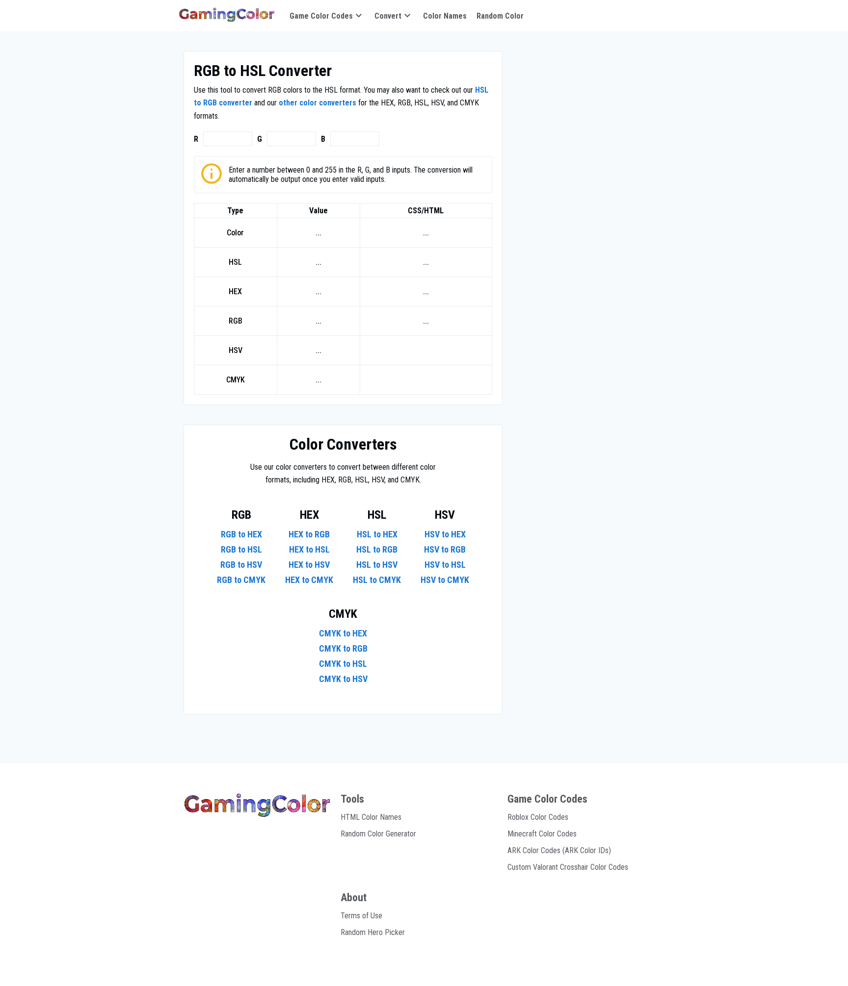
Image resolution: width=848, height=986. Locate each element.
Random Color (500, 16)
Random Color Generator (378, 833)
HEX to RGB (309, 534)
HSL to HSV (377, 564)
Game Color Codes (321, 16)
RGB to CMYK (241, 580)
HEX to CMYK (309, 580)
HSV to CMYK (445, 580)
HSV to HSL (445, 564)
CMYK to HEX (343, 633)
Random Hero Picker (373, 932)
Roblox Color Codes (537, 817)
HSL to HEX (377, 534)
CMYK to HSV (343, 679)
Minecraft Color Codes (542, 833)
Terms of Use (361, 915)
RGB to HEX (241, 534)
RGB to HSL (241, 549)
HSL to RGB (377, 549)
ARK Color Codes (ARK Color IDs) (559, 850)
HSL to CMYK (377, 580)
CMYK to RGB (343, 648)
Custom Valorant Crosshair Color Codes (567, 867)
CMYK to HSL (343, 663)
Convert (387, 16)
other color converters (317, 102)
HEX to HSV (309, 564)
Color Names (445, 16)
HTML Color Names (371, 817)
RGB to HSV (241, 564)
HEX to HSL (309, 549)
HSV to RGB (445, 549)
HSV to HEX (445, 534)
